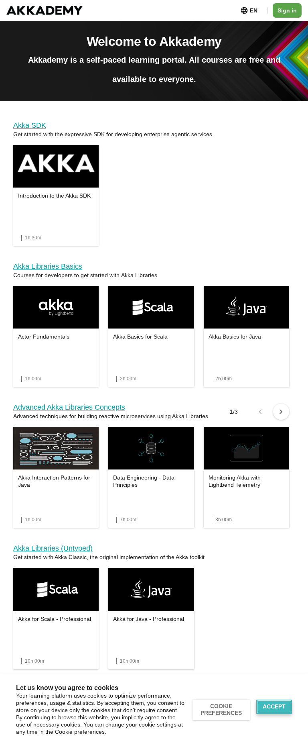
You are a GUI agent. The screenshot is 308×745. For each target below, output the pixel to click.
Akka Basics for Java (235, 336)
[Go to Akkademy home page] (44, 10)
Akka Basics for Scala (140, 336)
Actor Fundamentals (43, 336)
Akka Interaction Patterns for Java (54, 481)
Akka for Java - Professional (148, 619)
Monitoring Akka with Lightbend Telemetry (235, 481)
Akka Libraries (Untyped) (53, 548)
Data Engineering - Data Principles (143, 481)
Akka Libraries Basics (47, 266)
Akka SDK (29, 125)
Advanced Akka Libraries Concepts (69, 407)
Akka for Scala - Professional (54, 619)
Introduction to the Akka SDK (54, 195)
